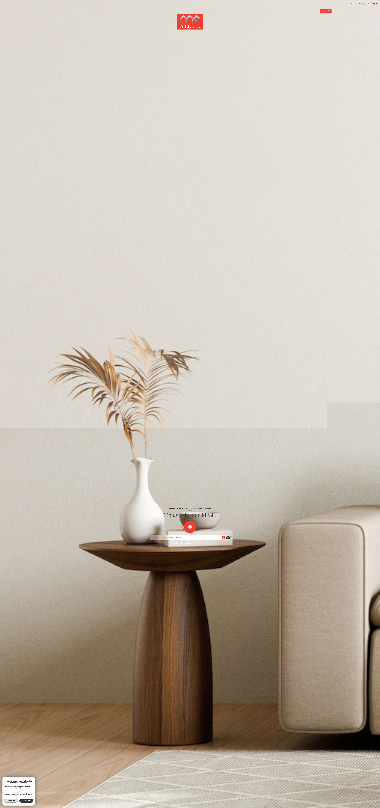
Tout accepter (26, 800)
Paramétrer (11, 800)
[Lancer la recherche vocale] (190, 527)
